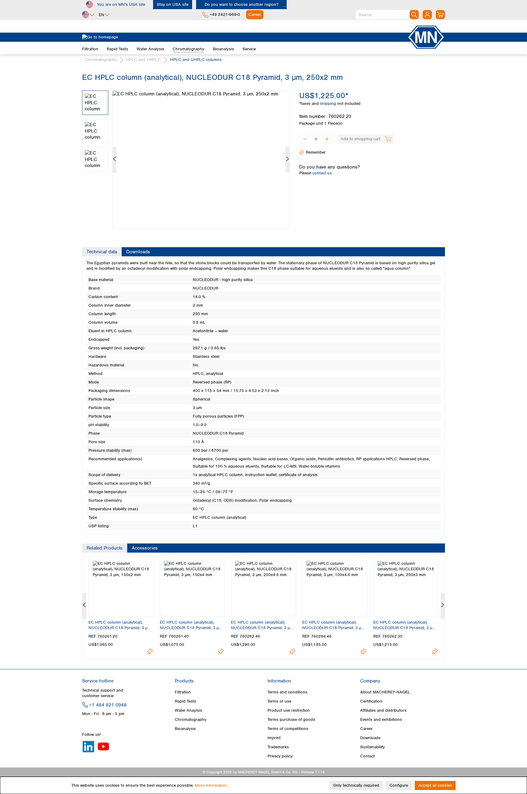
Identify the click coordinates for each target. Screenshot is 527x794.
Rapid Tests (185, 701)
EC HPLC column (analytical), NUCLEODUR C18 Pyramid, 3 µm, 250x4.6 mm (262, 625)
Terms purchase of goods (291, 719)
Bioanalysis (185, 728)
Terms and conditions (287, 692)
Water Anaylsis (188, 710)
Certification (371, 701)
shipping (328, 103)
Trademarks (278, 746)
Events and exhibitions (381, 719)
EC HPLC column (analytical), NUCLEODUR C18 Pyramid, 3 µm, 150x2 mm (120, 625)
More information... (212, 785)
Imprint (274, 737)
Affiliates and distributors (383, 710)
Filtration (183, 692)
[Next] (287, 160)
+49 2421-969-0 (225, 14)
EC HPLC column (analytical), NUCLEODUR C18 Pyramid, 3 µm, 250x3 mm (404, 625)
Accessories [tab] (145, 548)
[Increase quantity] (327, 139)
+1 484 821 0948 (108, 705)
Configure (398, 785)
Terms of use (279, 701)
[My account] (427, 14)
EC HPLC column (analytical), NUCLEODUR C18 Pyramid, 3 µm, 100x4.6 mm (333, 625)
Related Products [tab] (105, 548)
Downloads (370, 737)
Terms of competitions (287, 728)
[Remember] (150, 651)
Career (366, 728)
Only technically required (356, 785)
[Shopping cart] (440, 14)
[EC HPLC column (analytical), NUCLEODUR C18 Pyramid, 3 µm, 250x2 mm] (201, 160)
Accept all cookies (435, 785)
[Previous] (115, 160)
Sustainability (372, 746)
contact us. (322, 173)
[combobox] (387, 14)
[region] (186, 155)
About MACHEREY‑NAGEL (385, 692)
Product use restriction (288, 710)
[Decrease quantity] (305, 139)
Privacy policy (280, 756)
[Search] (414, 14)
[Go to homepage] (244, 37)
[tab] (102, 251)
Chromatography (190, 719)
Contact (367, 756)
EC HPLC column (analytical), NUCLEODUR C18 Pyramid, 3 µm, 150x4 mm (191, 625)
